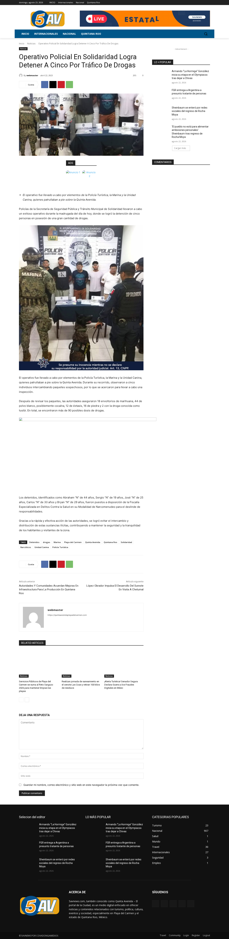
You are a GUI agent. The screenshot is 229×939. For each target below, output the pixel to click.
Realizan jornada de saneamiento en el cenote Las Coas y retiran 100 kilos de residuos (81, 684)
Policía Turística (60, 547)
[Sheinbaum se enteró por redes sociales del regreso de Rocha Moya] (160, 112)
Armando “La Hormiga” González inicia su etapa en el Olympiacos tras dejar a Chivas (190, 75)
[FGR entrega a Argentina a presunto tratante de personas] (160, 95)
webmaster (32, 75)
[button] (205, 34)
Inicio (21, 43)
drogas (46, 542)
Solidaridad (126, 542)
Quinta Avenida (92, 542)
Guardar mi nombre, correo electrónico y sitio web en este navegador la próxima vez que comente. (81, 784)
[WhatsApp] (69, 84)
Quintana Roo (110, 542)
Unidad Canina (42, 547)
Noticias (31, 43)
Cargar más (180, 148)
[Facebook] (188, 3)
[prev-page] (21, 699)
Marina (57, 542)
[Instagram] (193, 3)
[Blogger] (155, 903)
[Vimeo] (203, 3)
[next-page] (27, 699)
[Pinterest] (61, 84)
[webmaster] (21, 75)
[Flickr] (173, 903)
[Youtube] (208, 3)
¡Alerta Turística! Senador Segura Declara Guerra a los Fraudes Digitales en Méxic (121, 684)
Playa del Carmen (73, 542)
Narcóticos (25, 547)
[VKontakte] (190, 903)
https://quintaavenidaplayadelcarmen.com (67, 615)
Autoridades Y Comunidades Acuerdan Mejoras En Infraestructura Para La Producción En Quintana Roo (48, 589)
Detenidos (34, 542)
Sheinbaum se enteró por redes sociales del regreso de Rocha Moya (189, 111)
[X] (198, 3)
